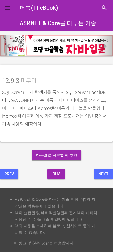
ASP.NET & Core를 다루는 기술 (58, 23)
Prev (9, 174)
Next (103, 174)
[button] (7, 7)
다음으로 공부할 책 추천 (56, 155)
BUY (56, 174)
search (104, 7)
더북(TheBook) (39, 7)
